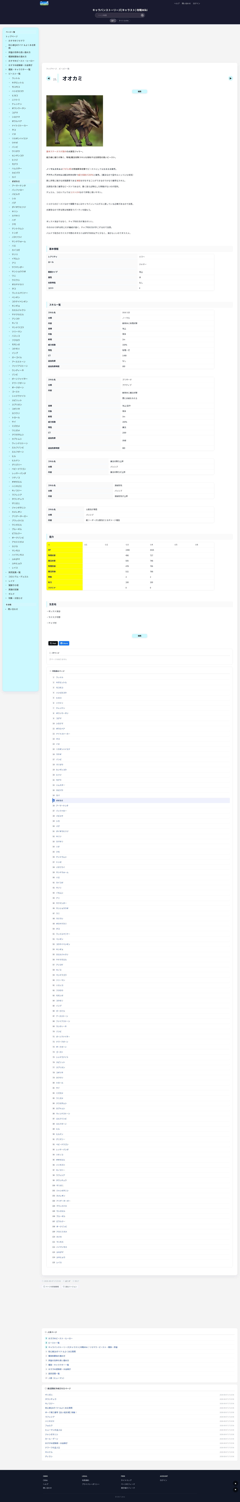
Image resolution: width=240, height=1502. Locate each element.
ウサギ (15, 142)
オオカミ (16, 181)
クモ (14, 224)
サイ (14, 421)
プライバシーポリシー (91, 1484)
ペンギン (16, 297)
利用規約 (85, 1480)
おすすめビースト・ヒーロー (21, 60)
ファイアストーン (20, 365)
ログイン (196, 3)
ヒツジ (15, 159)
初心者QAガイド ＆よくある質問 (22, 46)
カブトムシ (17, 438)
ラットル (16, 78)
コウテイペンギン (20, 301)
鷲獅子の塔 (13, 585)
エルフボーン (18, 451)
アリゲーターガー (20, 516)
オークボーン (18, 387)
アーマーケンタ (19, 185)
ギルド (11, 593)
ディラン (48, 1456)
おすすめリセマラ (16, 40)
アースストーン (19, 361)
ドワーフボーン (19, 383)
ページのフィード (128, 1484)
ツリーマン (17, 331)
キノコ (15, 322)
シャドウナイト (19, 395)
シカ (14, 198)
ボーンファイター (20, 378)
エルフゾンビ (18, 447)
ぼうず (67, 1281)
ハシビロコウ (18, 91)
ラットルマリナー (20, 292)
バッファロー (18, 189)
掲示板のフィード (128, 1488)
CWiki (45, 1480)
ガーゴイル (17, 357)
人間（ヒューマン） (56, 1378)
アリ (14, 262)
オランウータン (19, 108)
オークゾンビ (18, 537)
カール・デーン (51, 1438)
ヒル (14, 456)
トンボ (15, 232)
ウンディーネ (18, 370)
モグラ (15, 164)
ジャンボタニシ (19, 507)
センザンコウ (18, 155)
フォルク (49, 1425)
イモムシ (16, 258)
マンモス (16, 550)
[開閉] (6, 69)
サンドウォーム (19, 241)
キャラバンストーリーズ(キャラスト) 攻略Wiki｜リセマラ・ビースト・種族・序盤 (83, 1347)
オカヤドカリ (18, 284)
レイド (11, 580)
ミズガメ (16, 426)
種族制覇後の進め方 (17, 56)
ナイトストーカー (20, 125)
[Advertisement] (21, 651)
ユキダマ (16, 559)
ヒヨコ (15, 95)
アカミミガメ (18, 541)
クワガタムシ (18, 434)
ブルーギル (17, 529)
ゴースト (16, 391)
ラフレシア (17, 494)
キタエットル (18, 82)
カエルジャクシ (19, 310)
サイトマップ (126, 1480)
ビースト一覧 (14, 73)
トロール (16, 417)
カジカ (15, 546)
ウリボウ (16, 151)
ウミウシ (16, 280)
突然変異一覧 (14, 572)
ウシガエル (17, 524)
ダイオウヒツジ (19, 207)
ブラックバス (18, 520)
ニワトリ (16, 99)
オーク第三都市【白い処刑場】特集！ (61, 1412)
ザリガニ (16, 503)
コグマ (15, 112)
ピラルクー (17, 533)
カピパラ (16, 172)
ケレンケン (17, 104)
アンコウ (16, 318)
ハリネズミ (17, 486)
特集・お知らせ (15, 598)
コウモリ (16, 348)
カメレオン (17, 511)
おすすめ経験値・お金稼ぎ (20, 65)
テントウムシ (18, 228)
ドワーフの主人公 (52, 1447)
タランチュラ (18, 498)
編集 (139, 91)
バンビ (15, 146)
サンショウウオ (19, 271)
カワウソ (16, 413)
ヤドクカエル (18, 314)
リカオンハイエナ (20, 138)
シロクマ (16, 116)
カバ (14, 177)
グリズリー (17, 464)
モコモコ (16, 86)
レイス (15, 567)
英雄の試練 (13, 589)
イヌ (14, 134)
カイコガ (16, 249)
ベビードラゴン (19, 468)
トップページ (12, 36)
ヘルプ (177, 3)
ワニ (14, 275)
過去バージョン (71, 1286)
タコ (14, 288)
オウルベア (17, 121)
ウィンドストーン (20, 443)
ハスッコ (16, 335)
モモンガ (16, 344)
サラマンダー (18, 267)
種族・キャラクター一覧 (19, 69)
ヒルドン (16, 460)
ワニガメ (16, 430)
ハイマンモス (18, 554)
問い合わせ (186, 3)
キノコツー (17, 490)
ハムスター (17, 168)
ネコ (14, 129)
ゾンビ (15, 374)
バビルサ (16, 194)
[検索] (142, 15)
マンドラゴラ (18, 327)
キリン (15, 211)
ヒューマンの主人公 (53, 1430)
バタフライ (17, 237)
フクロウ (16, 340)
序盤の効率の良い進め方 (19, 52)
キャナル (49, 1452)
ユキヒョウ (17, 563)
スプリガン (17, 404)
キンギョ (16, 305)
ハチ (14, 219)
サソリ (15, 254)
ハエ (14, 245)
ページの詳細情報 (52, 1286)
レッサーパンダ (19, 473)
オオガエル (17, 481)
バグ (14, 202)
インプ (15, 353)
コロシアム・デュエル (18, 576)
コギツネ (16, 408)
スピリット (17, 400)
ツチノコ (16, 477)
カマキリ (16, 215)
